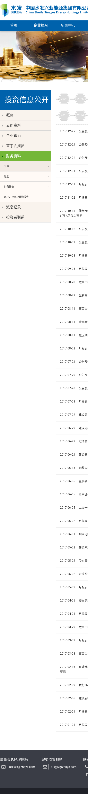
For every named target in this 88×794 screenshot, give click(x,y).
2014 (80, 115)
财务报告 (9, 186)
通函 (6, 176)
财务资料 (13, 156)
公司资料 (13, 125)
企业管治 (13, 135)
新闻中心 (68, 25)
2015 (64, 115)
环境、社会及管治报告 (16, 197)
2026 (64, 99)
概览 (10, 115)
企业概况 (41, 25)
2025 (80, 99)
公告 (6, 166)
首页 (13, 25)
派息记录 (13, 207)
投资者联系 (15, 217)
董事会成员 (15, 146)
